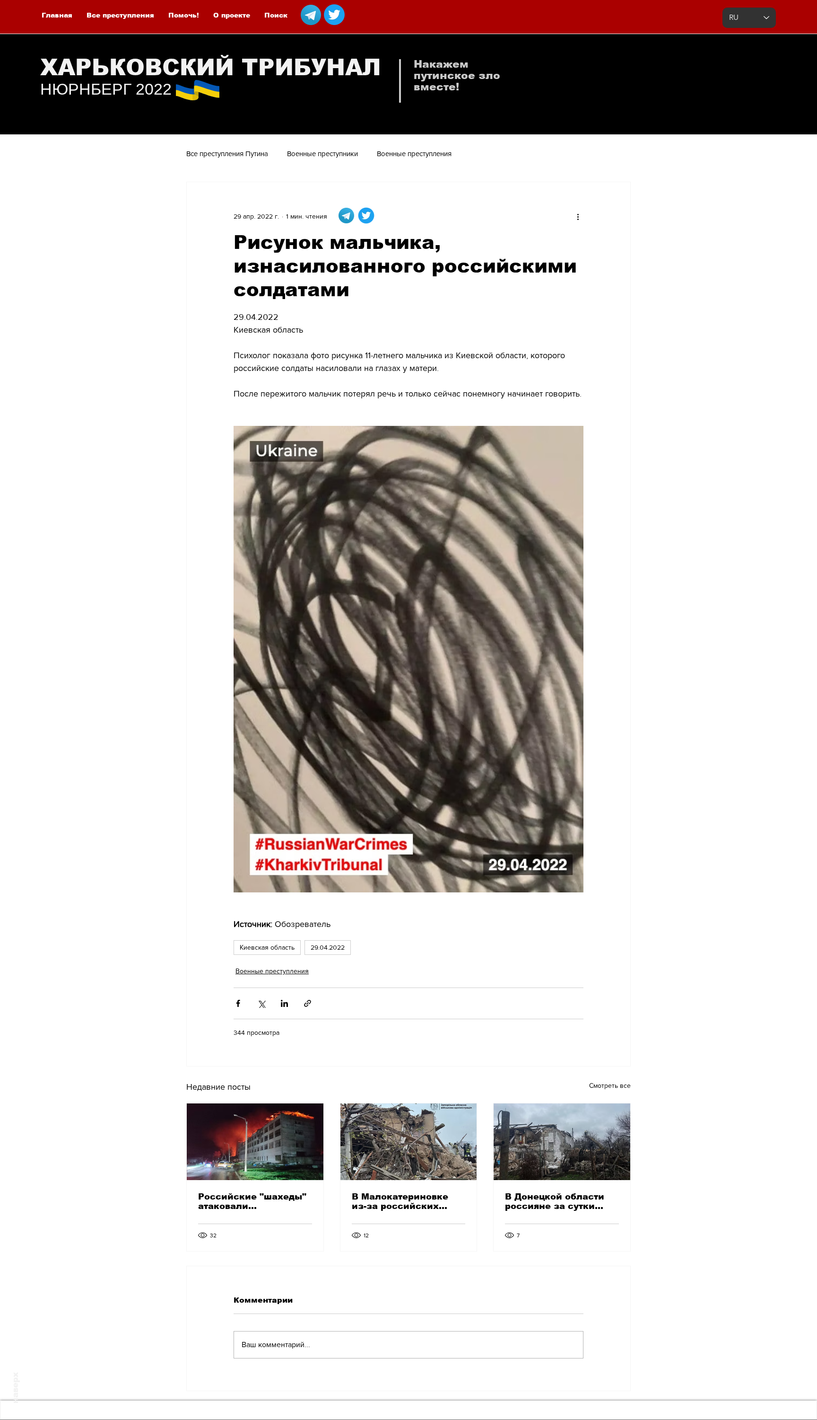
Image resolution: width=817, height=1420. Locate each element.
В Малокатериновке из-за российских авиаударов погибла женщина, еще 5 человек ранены (401, 1201)
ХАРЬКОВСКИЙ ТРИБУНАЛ (210, 67)
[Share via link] (307, 1003)
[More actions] (577, 216)
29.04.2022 (328, 947)
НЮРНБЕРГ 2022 (106, 89)
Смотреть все (610, 1085)
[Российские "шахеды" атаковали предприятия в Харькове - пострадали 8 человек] (255, 1141)
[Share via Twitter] (261, 1003)
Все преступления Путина (227, 154)
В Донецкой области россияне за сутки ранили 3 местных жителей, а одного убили (554, 1201)
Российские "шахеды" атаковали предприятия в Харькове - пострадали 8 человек (253, 1201)
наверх (15, 1387)
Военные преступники (322, 154)
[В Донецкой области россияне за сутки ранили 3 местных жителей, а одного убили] (562, 1141)
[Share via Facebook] (238, 1003)
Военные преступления (414, 154)
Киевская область (267, 947)
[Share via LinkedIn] (284, 1003)
